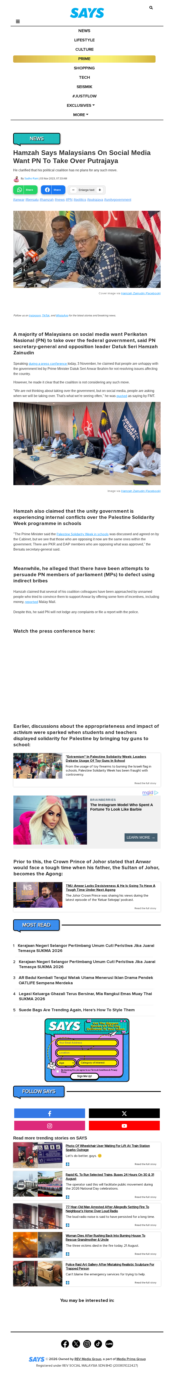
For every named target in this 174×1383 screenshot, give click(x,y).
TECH (84, 77)
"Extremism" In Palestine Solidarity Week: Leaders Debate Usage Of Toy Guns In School (106, 759)
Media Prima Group (131, 1359)
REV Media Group (87, 1359)
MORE (79, 114)
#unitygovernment (117, 199)
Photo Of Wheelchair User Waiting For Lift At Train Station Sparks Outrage (108, 1148)
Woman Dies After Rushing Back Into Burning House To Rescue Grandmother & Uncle (105, 1237)
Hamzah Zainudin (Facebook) (141, 293)
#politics (80, 199)
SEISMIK (84, 86)
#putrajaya (95, 199)
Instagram (35, 315)
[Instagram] (87, 1343)
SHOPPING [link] (84, 68)
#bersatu (32, 199)
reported (31, 602)
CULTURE (84, 49)
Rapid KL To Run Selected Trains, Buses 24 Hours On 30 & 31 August (110, 1176)
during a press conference (48, 363)
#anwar (18, 199)
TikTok (45, 315)
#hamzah (47, 199)
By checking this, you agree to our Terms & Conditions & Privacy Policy (89, 1071)
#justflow (84, 96)
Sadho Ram (31, 178)
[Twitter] (76, 1343)
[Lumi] (109, 1343)
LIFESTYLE (84, 40)
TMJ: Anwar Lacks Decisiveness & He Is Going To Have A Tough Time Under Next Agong (110, 888)
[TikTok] (98, 1343)
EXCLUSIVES (79, 105)
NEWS (84, 31)
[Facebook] (65, 1343)
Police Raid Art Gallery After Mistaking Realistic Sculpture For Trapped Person (110, 1266)
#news (60, 199)
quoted (121, 396)
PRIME (84, 58)
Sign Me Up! (84, 1076)
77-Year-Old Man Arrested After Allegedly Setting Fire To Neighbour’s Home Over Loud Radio (107, 1209)
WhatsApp (62, 315)
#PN (69, 199)
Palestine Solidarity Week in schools (83, 534)
